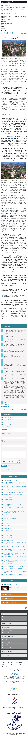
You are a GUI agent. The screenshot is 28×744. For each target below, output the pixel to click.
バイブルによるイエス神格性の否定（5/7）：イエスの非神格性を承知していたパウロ (15, 554)
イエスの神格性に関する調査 (9, 537)
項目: (2, 13)
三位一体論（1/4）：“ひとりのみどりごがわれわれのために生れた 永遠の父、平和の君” (15, 512)
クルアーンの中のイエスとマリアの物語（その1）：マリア (15, 487)
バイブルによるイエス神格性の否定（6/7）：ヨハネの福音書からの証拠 (15, 557)
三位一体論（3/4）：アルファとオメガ (11, 518)
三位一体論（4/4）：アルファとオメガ (11, 520)
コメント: (3, 450)
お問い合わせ (4, 666)
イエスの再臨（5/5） (8, 426)
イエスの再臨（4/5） (6, 406)
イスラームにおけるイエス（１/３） (11, 497)
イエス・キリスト (15, 13)
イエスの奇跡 (6, 523)
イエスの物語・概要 (8, 563)
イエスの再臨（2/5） (6, 404)
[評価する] (1, 33)
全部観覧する (4, 429)
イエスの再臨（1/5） (8, 417)
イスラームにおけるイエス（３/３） (11, 501)
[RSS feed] (18, 670)
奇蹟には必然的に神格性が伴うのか (11, 540)
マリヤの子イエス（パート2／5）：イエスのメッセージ (15, 566)
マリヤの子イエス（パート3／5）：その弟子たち (14, 568)
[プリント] (7, 33)
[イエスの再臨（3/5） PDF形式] (9, 33)
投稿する (4, 465)
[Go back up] (26, 608)
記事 (4, 13)
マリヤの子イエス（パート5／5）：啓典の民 (13, 574)
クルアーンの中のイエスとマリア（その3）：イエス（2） (14, 547)
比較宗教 (8, 13)
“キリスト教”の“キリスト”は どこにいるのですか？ (14, 492)
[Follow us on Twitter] (14, 670)
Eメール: (3, 444)
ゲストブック (4, 664)
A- (21, 5)
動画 (5, 584)
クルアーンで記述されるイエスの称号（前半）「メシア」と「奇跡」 (14, 505)
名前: (2, 436)
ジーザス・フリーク (8, 489)
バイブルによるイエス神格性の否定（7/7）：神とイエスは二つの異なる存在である (15, 561)
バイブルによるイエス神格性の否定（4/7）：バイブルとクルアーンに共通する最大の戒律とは (15, 550)
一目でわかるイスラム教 (18, 662)
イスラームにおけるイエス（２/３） (11, 499)
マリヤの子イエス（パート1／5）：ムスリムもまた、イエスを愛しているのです (15, 483)
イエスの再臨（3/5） (8, 422)
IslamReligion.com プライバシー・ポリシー (15, 664)
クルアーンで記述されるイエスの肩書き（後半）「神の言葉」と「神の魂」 (15, 508)
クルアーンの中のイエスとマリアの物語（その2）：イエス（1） (15, 543)
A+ (25, 5)
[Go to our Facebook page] (10, 670)
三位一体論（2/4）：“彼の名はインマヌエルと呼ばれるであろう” (15, 515)
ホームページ (4, 662)
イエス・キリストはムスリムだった (15, 588)
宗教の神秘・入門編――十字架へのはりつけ (13, 494)
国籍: (2, 440)
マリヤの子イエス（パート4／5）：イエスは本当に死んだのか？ (15, 572)
